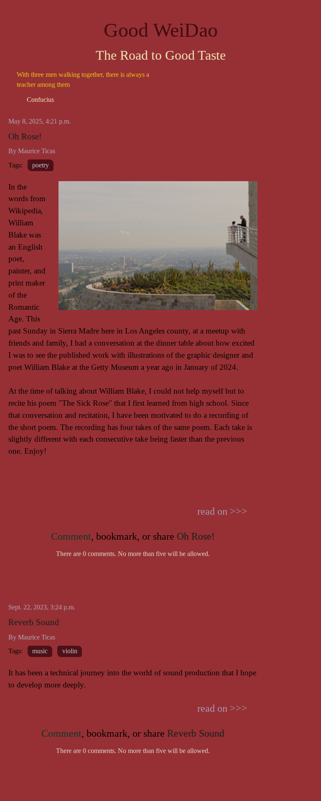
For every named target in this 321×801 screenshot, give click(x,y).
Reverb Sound (33, 622)
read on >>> (222, 511)
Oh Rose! (25, 136)
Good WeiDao (161, 30)
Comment (71, 536)
